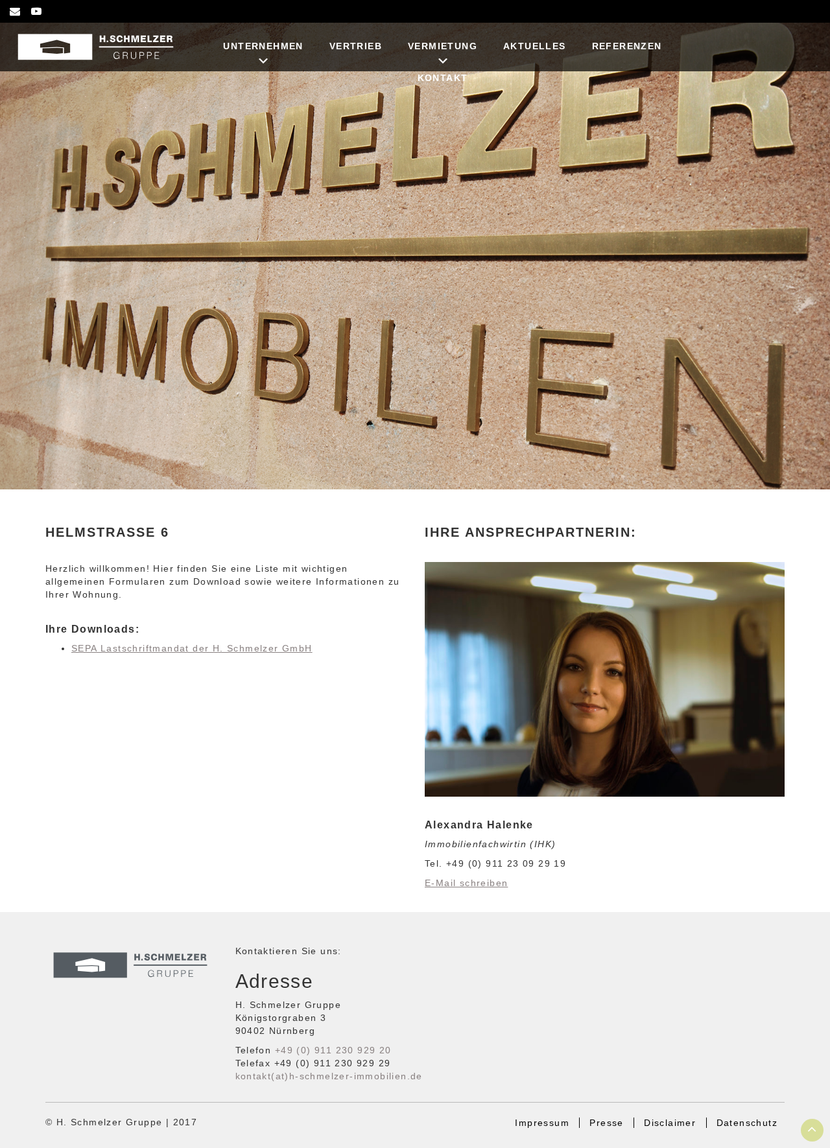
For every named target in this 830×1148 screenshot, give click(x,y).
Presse (606, 1123)
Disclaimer (670, 1123)
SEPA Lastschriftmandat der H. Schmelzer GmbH (192, 648)
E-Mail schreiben (466, 883)
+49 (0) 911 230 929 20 (333, 1050)
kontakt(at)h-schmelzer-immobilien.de (329, 1076)
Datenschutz (747, 1123)
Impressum (542, 1123)
